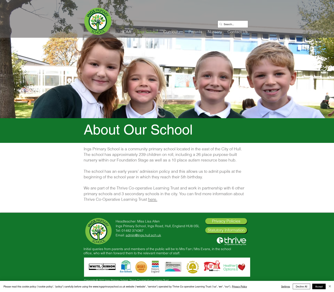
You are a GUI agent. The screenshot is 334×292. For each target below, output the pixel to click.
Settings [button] (285, 286)
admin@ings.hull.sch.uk (143, 235)
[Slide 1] (167, 109)
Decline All (301, 286)
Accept (319, 286)
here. (152, 199)
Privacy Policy (239, 286)
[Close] (330, 286)
